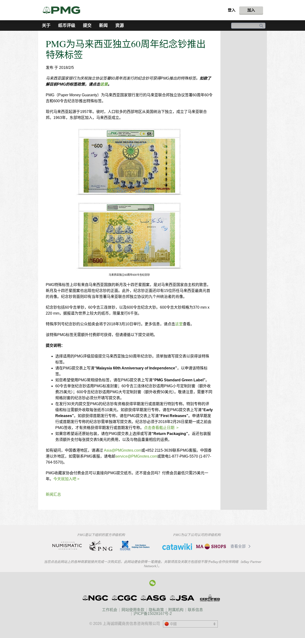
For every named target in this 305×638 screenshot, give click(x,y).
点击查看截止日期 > (161, 428)
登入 (231, 10)
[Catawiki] (177, 546)
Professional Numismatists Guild (101, 546)
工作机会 (109, 610)
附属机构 (175, 610)
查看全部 (238, 546)
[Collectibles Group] (210, 598)
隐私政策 (156, 610)
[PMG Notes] (63, 10)
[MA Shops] (211, 546)
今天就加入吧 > (66, 479)
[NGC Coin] (95, 598)
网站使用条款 (133, 610)
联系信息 (195, 610)
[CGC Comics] (124, 598)
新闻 (103, 25)
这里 (104, 84)
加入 (251, 10)
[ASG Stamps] (153, 598)
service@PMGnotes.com (136, 456)
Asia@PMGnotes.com (122, 450)
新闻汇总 (53, 494)
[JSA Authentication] (182, 598)
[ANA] (67, 546)
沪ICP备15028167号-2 (152, 614)
